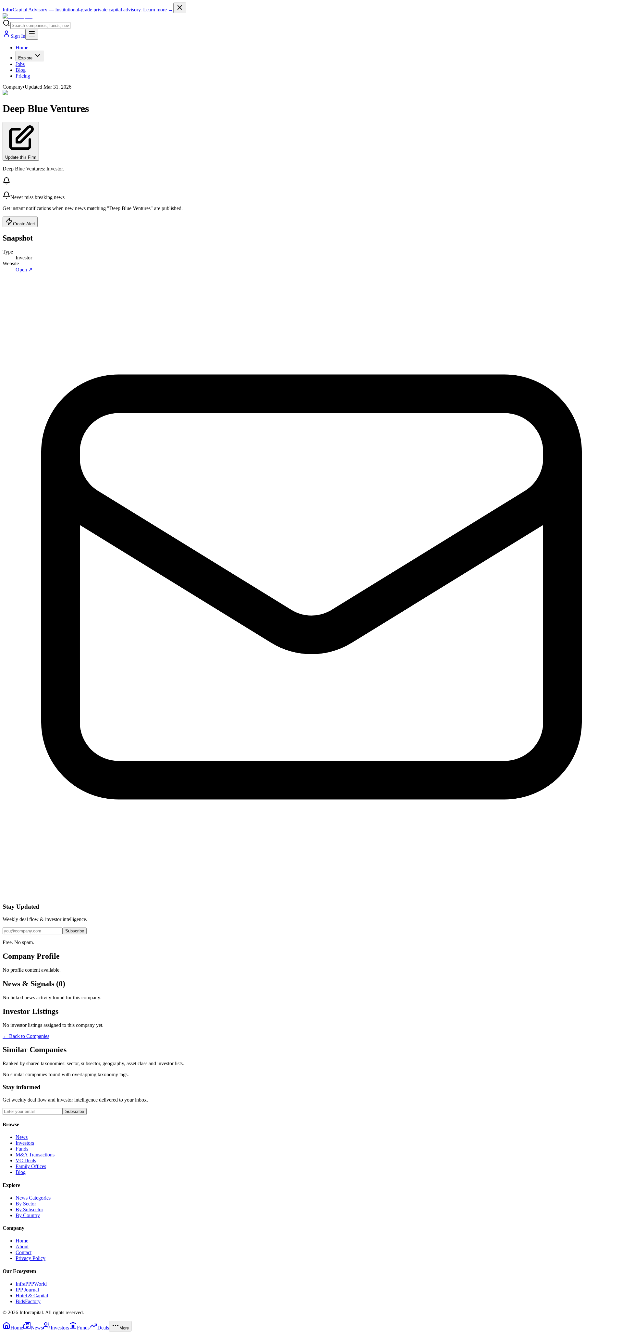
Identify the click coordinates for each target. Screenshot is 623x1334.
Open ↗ (24, 269)
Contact (23, 1252)
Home (22, 47)
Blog (21, 70)
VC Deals (26, 1160)
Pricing (23, 76)
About (22, 1246)
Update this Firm (20, 157)
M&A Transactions (35, 1154)
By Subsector (29, 1209)
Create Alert (24, 223)
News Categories (33, 1198)
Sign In (17, 36)
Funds (22, 1149)
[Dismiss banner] (179, 8)
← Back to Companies (26, 1036)
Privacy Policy (30, 1258)
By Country (28, 1215)
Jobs (20, 64)
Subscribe (74, 931)
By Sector (26, 1203)
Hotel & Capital (32, 1295)
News (22, 1137)
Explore (25, 58)
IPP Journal (27, 1289)
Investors (25, 1143)
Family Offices (31, 1166)
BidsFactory (28, 1301)
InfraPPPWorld (31, 1284)
